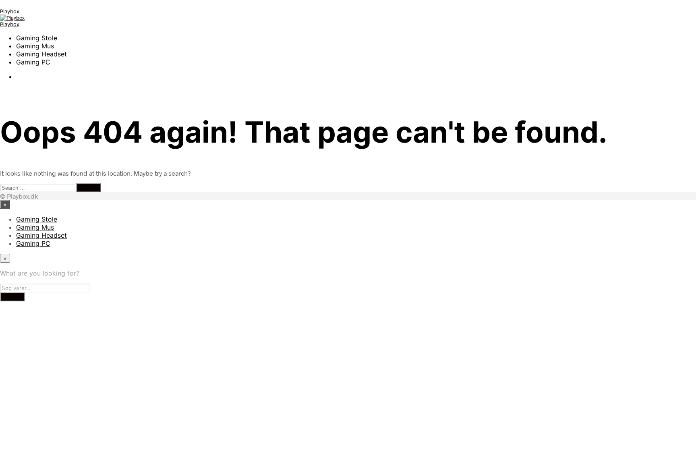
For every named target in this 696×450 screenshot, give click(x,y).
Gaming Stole (36, 38)
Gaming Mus (35, 46)
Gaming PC (33, 62)
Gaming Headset (41, 54)
